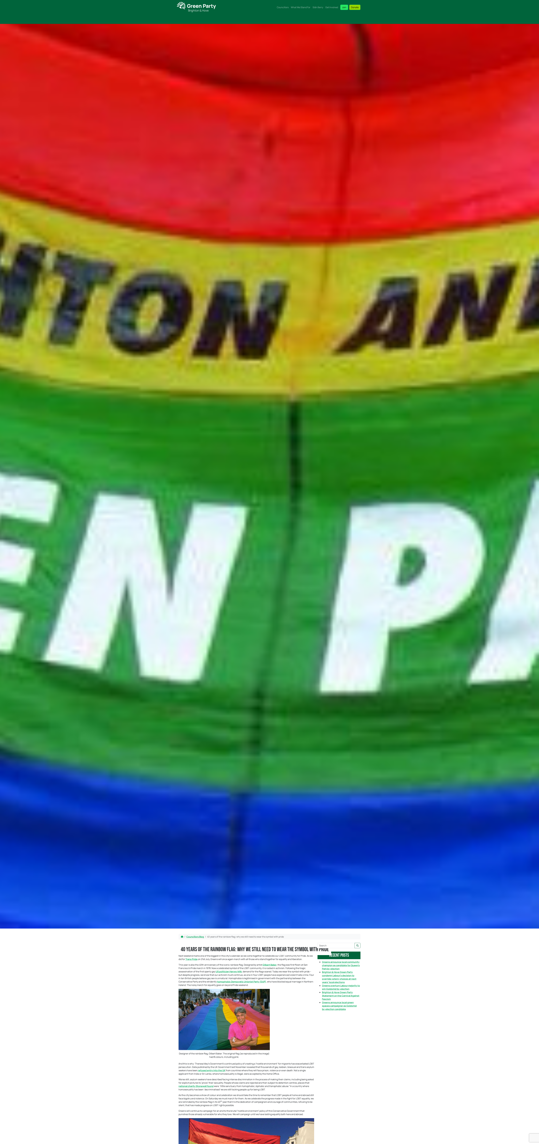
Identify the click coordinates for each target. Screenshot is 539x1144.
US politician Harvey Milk (229, 971)
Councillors (283, 7)
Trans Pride (191, 959)
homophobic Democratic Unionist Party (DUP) (241, 981)
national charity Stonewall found (196, 1086)
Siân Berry (318, 7)
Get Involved (331, 7)
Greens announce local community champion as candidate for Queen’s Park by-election (341, 965)
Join (344, 7)
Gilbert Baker (270, 964)
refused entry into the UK (211, 1070)
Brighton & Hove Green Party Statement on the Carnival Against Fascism (340, 996)
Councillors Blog (195, 936)
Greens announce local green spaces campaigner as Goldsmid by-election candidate (339, 1006)
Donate (355, 7)
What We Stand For (300, 7)
